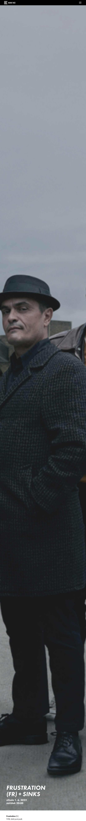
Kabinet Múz (9, 2)
